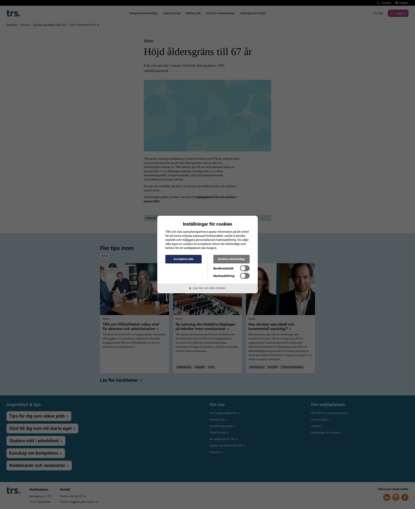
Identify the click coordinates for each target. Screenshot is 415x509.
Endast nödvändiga (231, 259)
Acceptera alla (183, 259)
